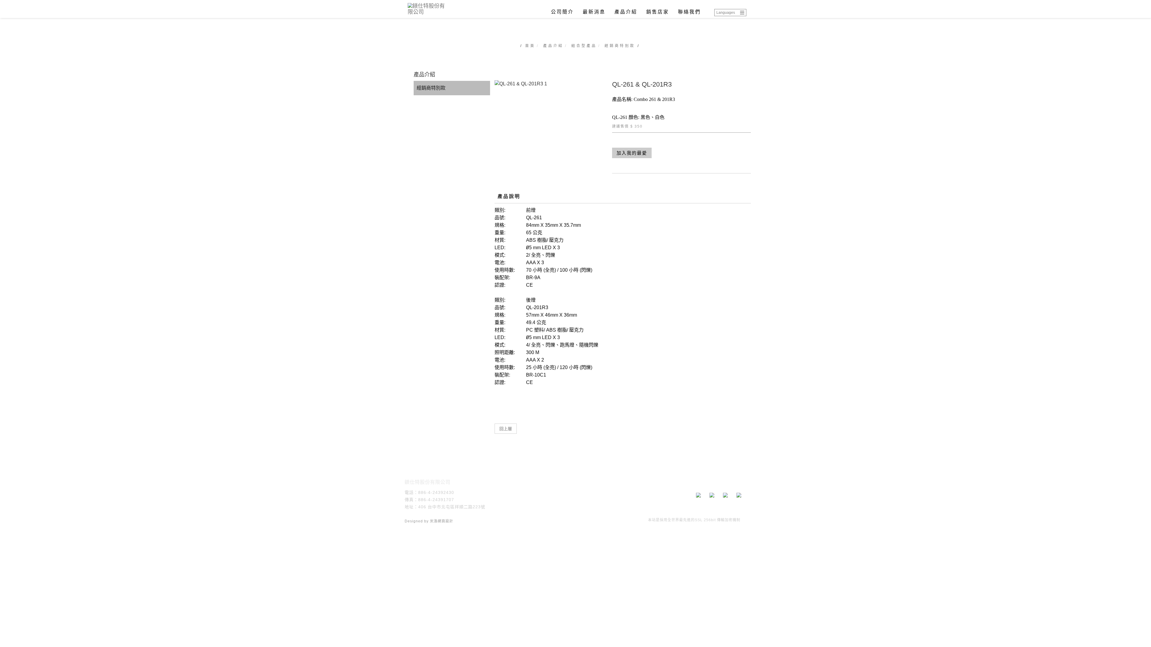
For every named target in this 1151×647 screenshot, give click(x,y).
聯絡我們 (689, 11)
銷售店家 (657, 11)
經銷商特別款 (620, 46)
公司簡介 (562, 11)
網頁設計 (445, 521)
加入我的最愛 (632, 152)
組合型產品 (584, 46)
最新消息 (594, 11)
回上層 (505, 428)
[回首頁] (429, 9)
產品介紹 (625, 11)
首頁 (530, 46)
